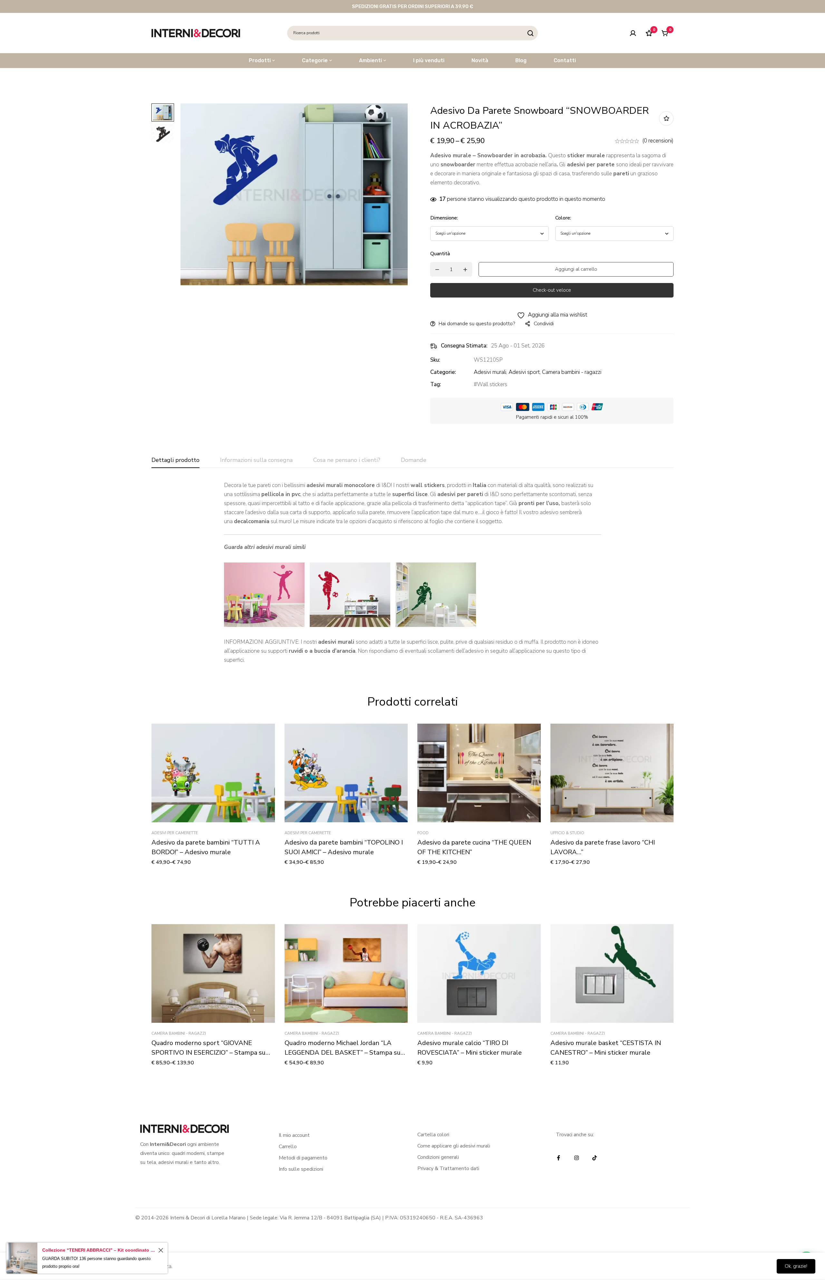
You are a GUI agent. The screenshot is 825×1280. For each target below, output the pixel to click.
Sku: (435, 360)
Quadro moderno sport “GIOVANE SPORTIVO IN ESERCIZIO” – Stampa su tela (208, 1053)
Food (423, 832)
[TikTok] (594, 1157)
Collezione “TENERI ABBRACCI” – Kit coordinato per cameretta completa (99, 1250)
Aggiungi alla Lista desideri (666, 118)
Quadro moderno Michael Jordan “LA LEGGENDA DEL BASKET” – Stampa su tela (343, 1053)
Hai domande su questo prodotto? (477, 323)
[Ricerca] (530, 33)
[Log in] (633, 33)
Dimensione (444, 217)
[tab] (175, 460)
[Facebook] (558, 1157)
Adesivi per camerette (174, 832)
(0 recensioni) (658, 140)
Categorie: (443, 372)
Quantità (440, 253)
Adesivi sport (524, 372)
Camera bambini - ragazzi (571, 372)
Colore (563, 217)
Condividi (544, 323)
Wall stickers (492, 384)
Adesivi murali (490, 372)
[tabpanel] (412, 573)
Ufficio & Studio (567, 832)
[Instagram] (576, 1157)
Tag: (435, 384)
